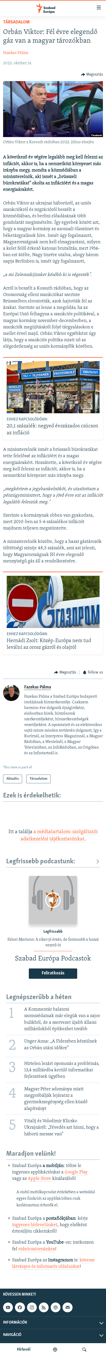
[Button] (92, 74)
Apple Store (39, 1179)
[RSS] (44, 1307)
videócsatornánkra (36, 1249)
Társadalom (16, 22)
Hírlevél (23, 1350)
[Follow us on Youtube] (8, 1307)
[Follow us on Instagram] (32, 1307)
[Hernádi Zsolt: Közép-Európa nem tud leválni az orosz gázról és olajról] (53, 602)
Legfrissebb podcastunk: (40, 861)
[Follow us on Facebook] (20, 1307)
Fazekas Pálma (15, 53)
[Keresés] (84, 1349)
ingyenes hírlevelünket (34, 1225)
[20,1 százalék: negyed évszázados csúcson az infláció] (53, 387)
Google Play (76, 1172)
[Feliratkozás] (67, 1307)
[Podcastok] (55, 1349)
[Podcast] (55, 1307)
